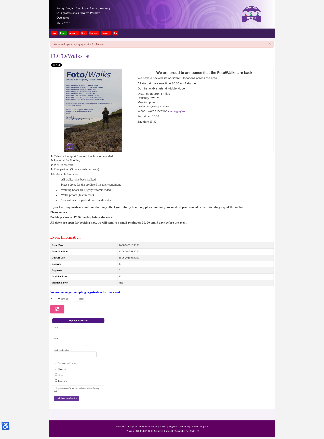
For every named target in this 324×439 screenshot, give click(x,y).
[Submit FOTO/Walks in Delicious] (57, 309)
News (83, 33)
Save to (64, 299)
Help (115, 33)
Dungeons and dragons (67, 363)
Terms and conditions (78, 388)
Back (81, 299)
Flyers (60, 375)
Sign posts (93, 33)
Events (63, 33)
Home (54, 33)
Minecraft (62, 369)
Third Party (62, 381)
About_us (73, 33)
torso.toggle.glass (176, 111)
